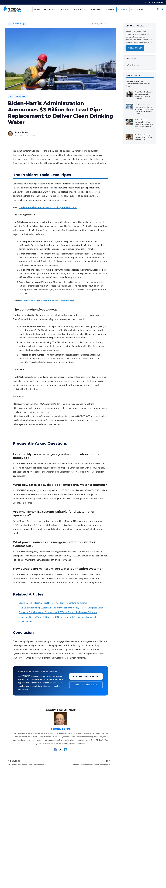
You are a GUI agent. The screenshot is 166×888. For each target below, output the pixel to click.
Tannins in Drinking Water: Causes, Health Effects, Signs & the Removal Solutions (58, 612)
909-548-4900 (157, 2)
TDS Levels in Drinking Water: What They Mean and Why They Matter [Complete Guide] (61, 607)
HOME (37, 9)
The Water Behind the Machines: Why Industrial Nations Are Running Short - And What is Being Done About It (144, 109)
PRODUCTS (49, 9)
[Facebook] (55, 749)
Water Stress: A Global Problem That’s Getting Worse (46, 300)
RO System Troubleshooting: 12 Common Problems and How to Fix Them (138, 83)
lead (51, 187)
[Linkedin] (65, 749)
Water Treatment (18, 96)
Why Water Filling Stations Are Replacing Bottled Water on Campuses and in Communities (144, 95)
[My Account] (146, 2)
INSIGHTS (122, 9)
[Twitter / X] (60, 749)
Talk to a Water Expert (86, 685)
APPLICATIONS (80, 9)
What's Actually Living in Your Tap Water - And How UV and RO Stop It (143, 137)
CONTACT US (137, 9)
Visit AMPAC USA (135, 48)
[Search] (162, 9)
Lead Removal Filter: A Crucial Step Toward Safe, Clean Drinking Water (53, 602)
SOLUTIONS (96, 9)
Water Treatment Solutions (86, 676)
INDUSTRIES (63, 9)
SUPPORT (110, 9)
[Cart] (157, 9)
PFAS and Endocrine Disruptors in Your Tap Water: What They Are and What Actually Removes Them (144, 124)
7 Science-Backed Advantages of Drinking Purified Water (48, 207)
